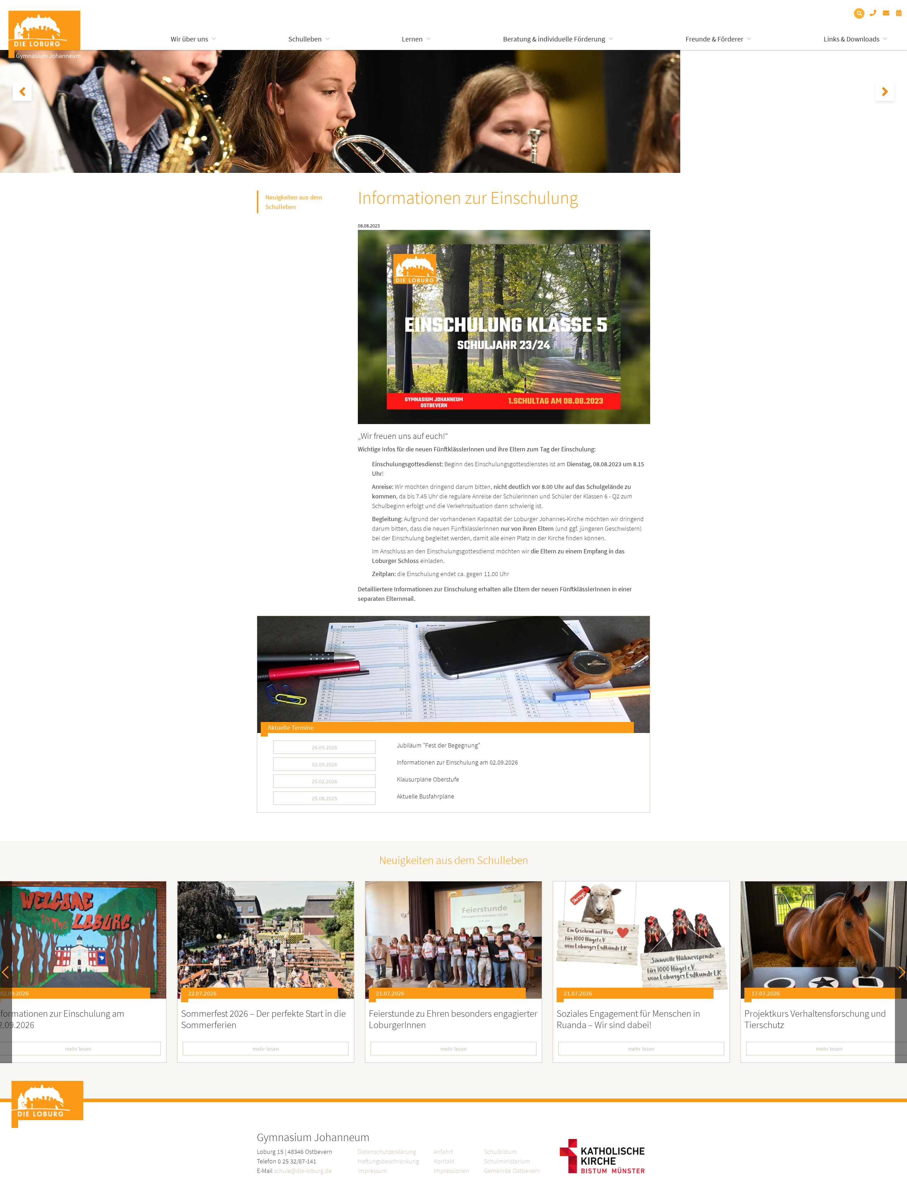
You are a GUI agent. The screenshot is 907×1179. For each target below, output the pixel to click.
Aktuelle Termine (291, 727)
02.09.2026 (324, 764)
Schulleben (305, 38)
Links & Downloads (851, 38)
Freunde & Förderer (714, 38)
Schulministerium (507, 1161)
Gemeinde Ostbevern (512, 1171)
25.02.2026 (324, 781)
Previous (8, 972)
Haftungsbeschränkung (388, 1161)
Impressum (372, 1171)
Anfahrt (443, 1151)
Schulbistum (500, 1151)
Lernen (412, 38)
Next (899, 972)
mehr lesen (266, 1048)
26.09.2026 (324, 747)
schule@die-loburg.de (303, 1171)
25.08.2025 (324, 798)
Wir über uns (189, 38)
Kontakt (444, 1161)
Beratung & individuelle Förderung (554, 38)
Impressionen (451, 1171)
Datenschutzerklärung (387, 1151)
